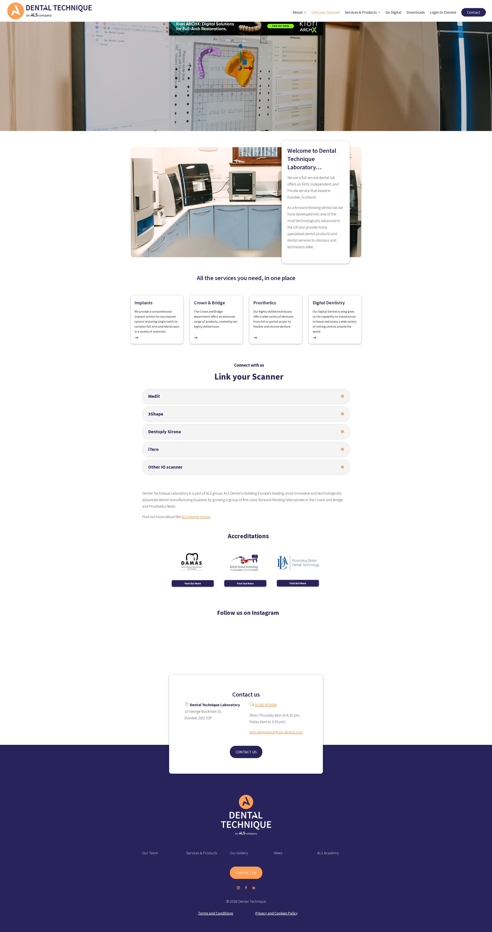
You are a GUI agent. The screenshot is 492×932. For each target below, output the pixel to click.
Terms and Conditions (215, 913)
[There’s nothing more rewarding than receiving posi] (123, 644)
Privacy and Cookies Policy (276, 913)
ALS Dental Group (195, 516)
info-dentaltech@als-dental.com (276, 732)
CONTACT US (246, 751)
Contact (473, 12)
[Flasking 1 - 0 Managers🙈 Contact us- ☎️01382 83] (369, 644)
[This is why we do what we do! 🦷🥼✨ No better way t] (41, 644)
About (298, 13)
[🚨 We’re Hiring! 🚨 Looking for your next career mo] (205, 644)
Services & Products (361, 13)
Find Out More (192, 583)
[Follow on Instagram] (238, 888)
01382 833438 (266, 704)
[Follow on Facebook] (246, 888)
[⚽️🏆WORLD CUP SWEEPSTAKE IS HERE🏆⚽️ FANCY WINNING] (287, 644)
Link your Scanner (326, 13)
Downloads (415, 13)
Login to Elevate (443, 13)
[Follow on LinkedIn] (254, 888)
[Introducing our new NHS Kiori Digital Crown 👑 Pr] (451, 644)
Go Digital (393, 13)
